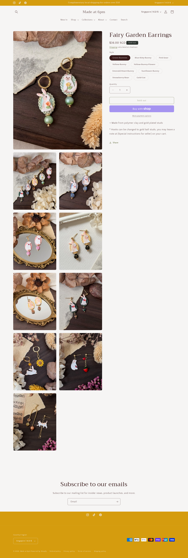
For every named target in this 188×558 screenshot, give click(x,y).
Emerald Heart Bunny (125, 72)
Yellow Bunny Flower (146, 65)
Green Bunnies (121, 58)
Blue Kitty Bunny (145, 58)
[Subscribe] (117, 501)
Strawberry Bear (122, 78)
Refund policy (55, 551)
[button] (16, 12)
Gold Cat (142, 78)
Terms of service (84, 551)
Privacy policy (69, 551)
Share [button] (115, 143)
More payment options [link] (141, 116)
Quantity (113, 84)
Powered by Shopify (39, 551)
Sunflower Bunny (152, 72)
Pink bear (165, 58)
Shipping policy (100, 551)
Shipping (113, 47)
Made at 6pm (25, 551)
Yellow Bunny (121, 65)
